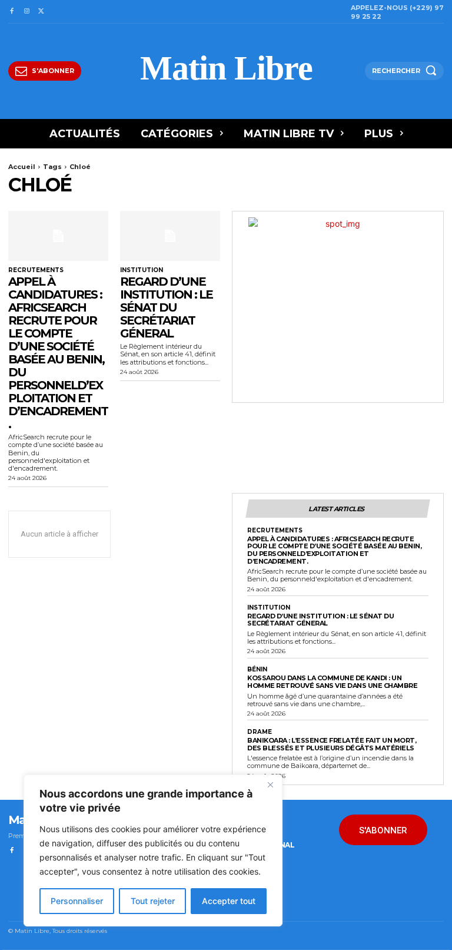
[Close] (270, 784)
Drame (259, 732)
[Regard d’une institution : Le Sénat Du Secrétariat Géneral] (170, 236)
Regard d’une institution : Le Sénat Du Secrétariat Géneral (166, 307)
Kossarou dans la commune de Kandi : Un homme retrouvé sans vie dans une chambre (332, 682)
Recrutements (36, 270)
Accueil (21, 167)
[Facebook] (11, 11)
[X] (41, 11)
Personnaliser (77, 901)
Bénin (257, 669)
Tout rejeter (153, 901)
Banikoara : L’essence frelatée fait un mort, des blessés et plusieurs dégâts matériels (331, 744)
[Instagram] (26, 11)
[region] (153, 850)
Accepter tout (228, 901)
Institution (141, 270)
